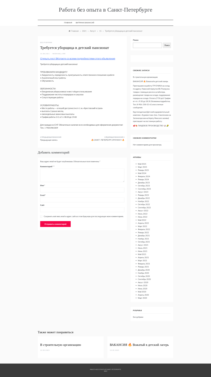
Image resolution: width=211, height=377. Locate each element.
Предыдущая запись (49, 140)
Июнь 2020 (142, 288)
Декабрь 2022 (144, 198)
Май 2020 (142, 292)
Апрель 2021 (143, 257)
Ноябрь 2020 (143, 273)
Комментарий (46, 166)
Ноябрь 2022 (143, 201)
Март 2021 (142, 260)
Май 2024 (142, 173)
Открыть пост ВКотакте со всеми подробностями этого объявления (77, 58)
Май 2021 (142, 254)
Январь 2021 (143, 267)
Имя (42, 185)
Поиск (135, 40)
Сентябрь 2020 (144, 279)
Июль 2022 (142, 214)
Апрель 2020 (143, 295)
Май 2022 (142, 220)
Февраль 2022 (144, 229)
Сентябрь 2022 (144, 207)
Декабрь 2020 (144, 270)
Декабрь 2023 (144, 182)
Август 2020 (143, 282)
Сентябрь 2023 (144, 189)
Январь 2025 (143, 170)
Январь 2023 (143, 195)
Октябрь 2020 (144, 276)
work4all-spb (59, 54)
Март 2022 (142, 226)
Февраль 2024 (144, 176)
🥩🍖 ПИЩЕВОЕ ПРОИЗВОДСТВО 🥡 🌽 (151, 125)
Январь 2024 (143, 179)
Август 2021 (143, 245)
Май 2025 (142, 164)
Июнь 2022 (142, 217)
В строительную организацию (145, 77)
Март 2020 (142, 298)
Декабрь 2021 (144, 235)
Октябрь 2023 (144, 186)
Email (43, 195)
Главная (68, 23)
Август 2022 (143, 210)
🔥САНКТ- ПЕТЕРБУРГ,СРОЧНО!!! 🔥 (107, 140)
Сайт (42, 205)
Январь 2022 (143, 232)
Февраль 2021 (144, 264)
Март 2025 (142, 167)
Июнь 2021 (142, 251)
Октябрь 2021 (144, 242)
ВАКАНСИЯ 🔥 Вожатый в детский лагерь (150, 81)
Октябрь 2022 (144, 204)
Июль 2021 (142, 248)
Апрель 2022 (143, 223)
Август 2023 (143, 192)
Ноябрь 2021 (143, 239)
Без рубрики (46, 42)
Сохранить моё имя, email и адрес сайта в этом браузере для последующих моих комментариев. (84, 216)
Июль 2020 (142, 285)
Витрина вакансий (85, 23)
